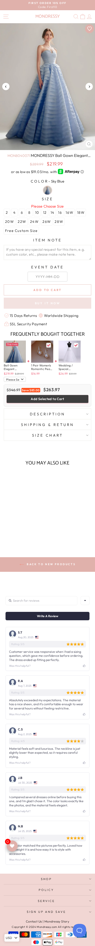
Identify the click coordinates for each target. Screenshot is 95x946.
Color (47, 181)
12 (45, 212)
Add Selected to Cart (47, 399)
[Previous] (6, 86)
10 (37, 212)
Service (46, 901)
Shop (46, 879)
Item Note (47, 240)
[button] (20, 531)
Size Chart (47, 435)
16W (69, 212)
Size (47, 199)
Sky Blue (47, 190)
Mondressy (47, 16)
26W (46, 221)
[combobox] (85, 600)
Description (47, 414)
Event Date (47, 267)
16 (60, 212)
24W (34, 221)
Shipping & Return (47, 424)
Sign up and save (46, 911)
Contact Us (34, 921)
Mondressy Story (56, 921)
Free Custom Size (21, 230)
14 (53, 212)
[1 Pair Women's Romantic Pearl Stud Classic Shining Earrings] (42, 352)
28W (59, 221)
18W (81, 212)
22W (22, 221)
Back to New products (51, 564)
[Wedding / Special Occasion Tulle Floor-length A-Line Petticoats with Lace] (70, 352)
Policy (46, 890)
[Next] (89, 86)
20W (9, 221)
